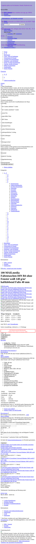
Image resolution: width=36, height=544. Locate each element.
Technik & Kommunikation (11, 247)
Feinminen (13, 191)
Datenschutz (7, 15)
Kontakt (6, 14)
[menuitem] (19, 37)
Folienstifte (14, 203)
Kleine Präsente (8, 257)
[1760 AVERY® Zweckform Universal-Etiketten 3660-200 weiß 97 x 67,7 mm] (18, 450)
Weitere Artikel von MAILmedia (12, 410)
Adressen (9, 40)
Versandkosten (4, 520)
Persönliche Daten (12, 38)
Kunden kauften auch (6, 444)
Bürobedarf (7, 243)
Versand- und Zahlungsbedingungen (13, 511)
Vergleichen (4, 336)
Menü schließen (8, 30)
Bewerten (3, 340)
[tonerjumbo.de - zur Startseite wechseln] (12, 18)
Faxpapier (13, 190)
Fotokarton (13, 206)
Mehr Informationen (24, 541)
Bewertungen (12, 350)
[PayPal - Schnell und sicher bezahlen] (11, 268)
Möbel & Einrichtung (9, 254)
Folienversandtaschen (16, 205)
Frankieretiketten (15, 211)
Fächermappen (15, 183)
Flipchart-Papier (15, 202)
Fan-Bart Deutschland (16, 186)
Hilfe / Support (8, 12)
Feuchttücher (14, 194)
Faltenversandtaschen (16, 185)
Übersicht (9, 37)
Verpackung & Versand (10, 246)
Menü (5, 21)
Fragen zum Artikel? (9, 409)
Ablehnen (3, 542)
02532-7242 (4, 493)
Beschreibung (4, 350)
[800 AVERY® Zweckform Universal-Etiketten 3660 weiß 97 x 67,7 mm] (18, 460)
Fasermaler (13, 188)
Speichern (3, 443)
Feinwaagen (14, 193)
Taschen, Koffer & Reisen (11, 252)
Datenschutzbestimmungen (14, 440)
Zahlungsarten (11, 41)
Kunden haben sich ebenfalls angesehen (22, 444)
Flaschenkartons (15, 199)
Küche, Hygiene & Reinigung (12, 250)
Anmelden (10, 33)
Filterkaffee (14, 196)
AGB (5, 514)
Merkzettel (10, 46)
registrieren (19, 33)
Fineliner (13, 197)
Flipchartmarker (15, 200)
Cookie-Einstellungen (9, 500)
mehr (2, 355)
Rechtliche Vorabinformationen (12, 503)
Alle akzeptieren (10, 542)
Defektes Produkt (8, 502)
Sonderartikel (7, 255)
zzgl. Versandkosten (12, 324)
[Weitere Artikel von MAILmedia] (5, 286)
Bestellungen (10, 43)
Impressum (7, 515)
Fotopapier (13, 208)
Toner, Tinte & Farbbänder (11, 244)
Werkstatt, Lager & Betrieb (11, 249)
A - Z (5, 173)
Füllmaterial (14, 209)
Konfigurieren (19, 542)
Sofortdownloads (11, 44)
